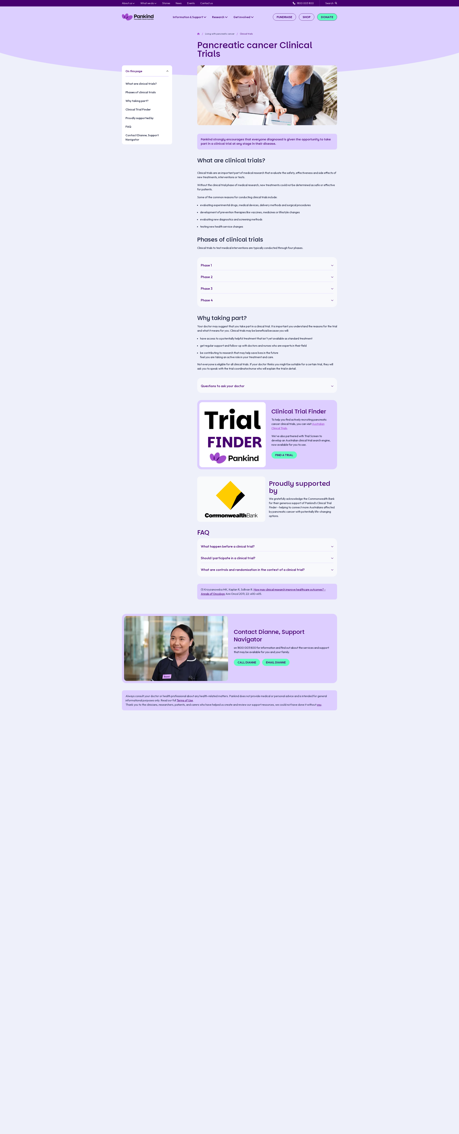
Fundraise (284, 17)
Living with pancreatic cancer (220, 33)
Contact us (206, 3)
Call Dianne (247, 662)
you (319, 704)
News (178, 3)
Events (191, 3)
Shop (307, 17)
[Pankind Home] (137, 16)
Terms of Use (185, 700)
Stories (166, 3)
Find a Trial (284, 455)
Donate (327, 17)
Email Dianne (276, 662)
